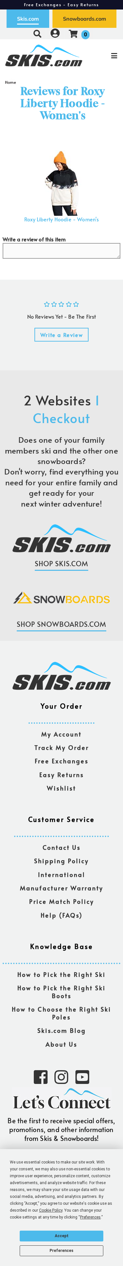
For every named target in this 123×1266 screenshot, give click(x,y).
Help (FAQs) (62, 915)
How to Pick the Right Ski (61, 974)
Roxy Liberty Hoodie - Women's (61, 219)
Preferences (61, 1250)
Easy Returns (61, 775)
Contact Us (62, 847)
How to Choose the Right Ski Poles (61, 1013)
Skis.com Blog (61, 1030)
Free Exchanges (62, 761)
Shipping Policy (61, 861)
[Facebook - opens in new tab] (41, 1076)
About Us (61, 1044)
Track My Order (61, 748)
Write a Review (61, 334)
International (61, 875)
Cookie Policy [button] (50, 1210)
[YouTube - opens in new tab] (82, 1076)
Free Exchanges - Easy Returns (61, 5)
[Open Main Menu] (102, 55)
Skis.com (28, 18)
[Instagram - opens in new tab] (61, 1076)
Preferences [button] (90, 1217)
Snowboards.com (84, 18)
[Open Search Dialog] (37, 33)
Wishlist (61, 788)
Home (10, 82)
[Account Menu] (55, 33)
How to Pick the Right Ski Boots (61, 992)
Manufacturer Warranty (61, 888)
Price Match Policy (61, 901)
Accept (62, 1236)
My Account (61, 734)
